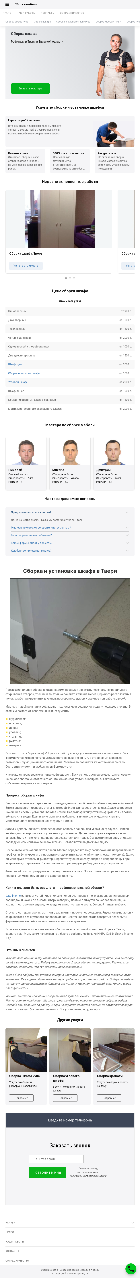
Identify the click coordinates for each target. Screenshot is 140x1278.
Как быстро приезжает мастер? (31, 550)
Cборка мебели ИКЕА (108, 21)
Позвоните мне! (48, 1172)
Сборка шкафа (42, 21)
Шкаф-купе (15, 364)
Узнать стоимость (25, 265)
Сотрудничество (72, 13)
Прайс (7, 13)
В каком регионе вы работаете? (31, 535)
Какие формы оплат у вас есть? (31, 543)
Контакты (48, 13)
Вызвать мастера (30, 88)
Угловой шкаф (17, 382)
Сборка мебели (26, 4)
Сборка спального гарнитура (73, 21)
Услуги (10, 1222)
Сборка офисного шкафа (24, 373)
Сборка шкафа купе (16, 21)
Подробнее (21, 1098)
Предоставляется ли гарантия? (31, 512)
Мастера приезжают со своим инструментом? (41, 527)
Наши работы (26, 13)
